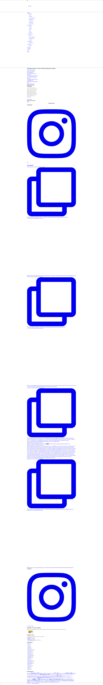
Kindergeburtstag (39, 676)
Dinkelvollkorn (51, 673)
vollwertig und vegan (56, 680)
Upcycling (29, 666)
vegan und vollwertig (33, 680)
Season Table (64, 677)
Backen (28, 643)
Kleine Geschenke (30, 661)
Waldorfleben (38, 681)
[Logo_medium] (35, 5)
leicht (59, 676)
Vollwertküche (66, 680)
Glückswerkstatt (30, 655)
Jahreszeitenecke (64, 674)
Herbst (28, 658)
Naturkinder (69, 676)
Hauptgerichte (29, 657)
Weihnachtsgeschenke (46, 681)
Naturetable (64, 676)
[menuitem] (51, 12)
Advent (29, 673)
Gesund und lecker (30, 649)
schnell (48, 677)
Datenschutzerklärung (35, 683)
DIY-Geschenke (62, 673)
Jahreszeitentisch (31, 676)
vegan (36, 679)
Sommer (28, 664)
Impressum (29, 683)
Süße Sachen (29, 665)
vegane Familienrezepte (69, 679)
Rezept (41, 677)
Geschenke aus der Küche (34, 674)
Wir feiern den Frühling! (30, 85)
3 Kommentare (29, 99)
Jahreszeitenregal (71, 674)
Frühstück (29, 648)
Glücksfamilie (29, 650)
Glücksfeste (29, 651)
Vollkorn (42, 680)
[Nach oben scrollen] (0, 684)
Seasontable (59, 677)
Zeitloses (28, 669)
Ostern (35, 677)
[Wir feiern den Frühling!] (32, 82)
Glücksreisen (29, 654)
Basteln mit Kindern (44, 673)
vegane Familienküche (56, 679)
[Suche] (27, 50)
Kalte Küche (29, 660)
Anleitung (35, 673)
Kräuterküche (29, 662)
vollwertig (48, 680)
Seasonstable (53, 677)
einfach (69, 673)
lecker (54, 676)
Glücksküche (29, 653)
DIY (56, 673)
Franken (28, 646)
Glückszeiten (32, 83)
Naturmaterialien (30, 663)
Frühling (28, 83)
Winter (28, 668)
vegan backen (45, 679)
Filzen (28, 645)
